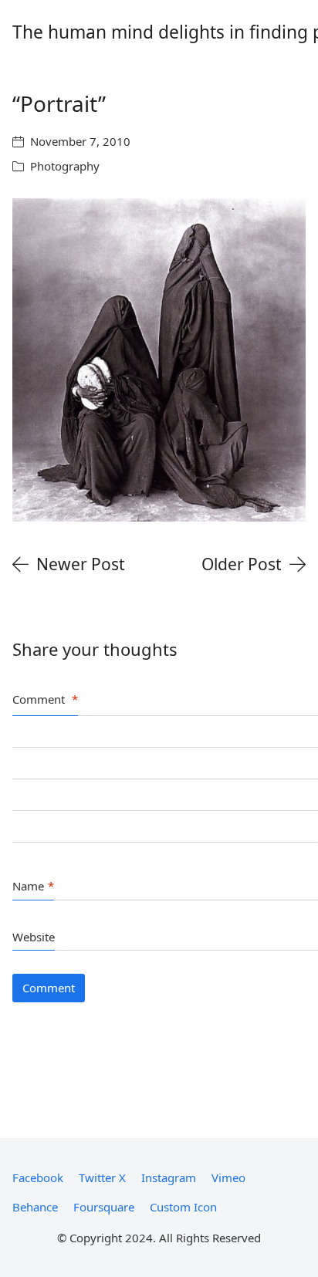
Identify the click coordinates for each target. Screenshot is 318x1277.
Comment (45, 699)
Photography (65, 166)
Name (33, 886)
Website (33, 936)
